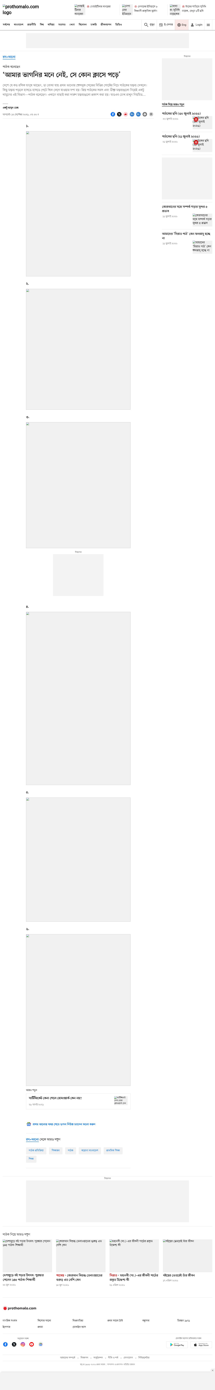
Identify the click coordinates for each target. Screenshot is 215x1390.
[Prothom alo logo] (19, 1309)
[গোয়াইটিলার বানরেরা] (80, 9)
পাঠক (70, 1150)
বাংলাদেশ (18, 24)
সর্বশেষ (6, 24)
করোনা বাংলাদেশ (89, 1150)
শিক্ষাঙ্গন (56, 1150)
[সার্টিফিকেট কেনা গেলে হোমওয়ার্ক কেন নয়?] (121, 1100)
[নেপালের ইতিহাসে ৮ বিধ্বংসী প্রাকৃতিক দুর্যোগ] (127, 9)
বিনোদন (83, 24)
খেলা (72, 24)
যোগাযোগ (128, 1357)
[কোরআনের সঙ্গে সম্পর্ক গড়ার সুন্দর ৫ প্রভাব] (202, 220)
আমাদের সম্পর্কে (67, 1357)
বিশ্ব (42, 24)
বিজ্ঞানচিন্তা (78, 1321)
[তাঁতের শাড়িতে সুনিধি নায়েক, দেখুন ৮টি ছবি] (175, 9)
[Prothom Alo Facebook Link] (7, 1345)
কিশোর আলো (44, 1321)
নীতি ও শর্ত (113, 1357)
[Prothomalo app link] (177, 1345)
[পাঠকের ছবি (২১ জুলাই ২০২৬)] (202, 145)
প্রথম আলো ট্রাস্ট (115, 1321)
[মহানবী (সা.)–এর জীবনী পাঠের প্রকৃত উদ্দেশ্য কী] (134, 1255)
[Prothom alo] (25, 9)
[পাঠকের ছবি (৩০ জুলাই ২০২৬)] (202, 122)
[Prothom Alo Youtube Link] (33, 1345)
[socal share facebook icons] (113, 116)
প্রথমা (40, 1327)
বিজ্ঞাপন (84, 1357)
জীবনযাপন (106, 24)
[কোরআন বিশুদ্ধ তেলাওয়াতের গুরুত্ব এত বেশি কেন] (80, 1255)
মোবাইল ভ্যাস (79, 1327)
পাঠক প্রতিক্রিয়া (36, 1150)
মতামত (62, 24)
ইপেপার (6, 1327)
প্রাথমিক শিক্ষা (113, 1150)
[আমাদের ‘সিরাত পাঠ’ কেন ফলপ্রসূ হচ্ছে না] (202, 247)
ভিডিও (118, 24)
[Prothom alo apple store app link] (201, 1345)
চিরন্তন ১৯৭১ (183, 1321)
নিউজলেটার (143, 1357)
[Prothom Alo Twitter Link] (15, 1345)
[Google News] (41, 1345)
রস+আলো (9, 57)
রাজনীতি (31, 24)
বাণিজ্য (51, 24)
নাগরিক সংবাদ (10, 1321)
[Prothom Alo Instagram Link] (24, 1345)
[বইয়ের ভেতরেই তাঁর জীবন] (187, 1255)
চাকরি (94, 24)
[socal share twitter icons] (120, 116)
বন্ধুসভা (145, 1321)
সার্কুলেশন (98, 1357)
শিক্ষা (31, 1159)
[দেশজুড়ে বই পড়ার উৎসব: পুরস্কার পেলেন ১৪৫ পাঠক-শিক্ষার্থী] (27, 1255)
